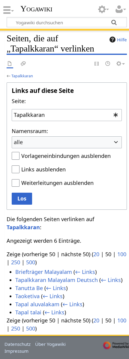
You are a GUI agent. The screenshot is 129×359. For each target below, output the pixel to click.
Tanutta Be (29, 288)
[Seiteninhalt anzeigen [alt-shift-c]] (10, 64)
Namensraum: (30, 131)
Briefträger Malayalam (43, 271)
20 (96, 254)
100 (121, 254)
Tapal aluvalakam (37, 304)
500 (30, 262)
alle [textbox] (18, 142)
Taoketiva (27, 296)
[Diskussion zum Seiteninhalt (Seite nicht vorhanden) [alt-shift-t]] (23, 64)
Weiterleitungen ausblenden (57, 182)
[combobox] (67, 115)
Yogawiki (36, 8)
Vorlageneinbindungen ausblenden (66, 155)
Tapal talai (28, 312)
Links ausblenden (43, 169)
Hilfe (122, 40)
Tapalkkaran (22, 76)
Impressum (16, 351)
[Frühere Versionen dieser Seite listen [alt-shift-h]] (108, 64)
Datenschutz (17, 344)
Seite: (19, 101)
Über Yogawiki (50, 344)
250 (15, 262)
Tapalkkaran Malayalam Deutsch (56, 279)
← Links (85, 271)
